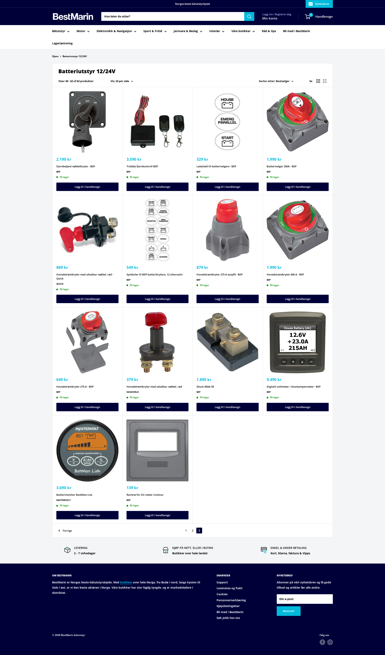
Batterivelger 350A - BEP (282, 166)
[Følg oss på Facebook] (322, 642)
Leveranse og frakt (229, 588)
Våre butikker (240, 31)
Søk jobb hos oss (228, 618)
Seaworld (133, 391)
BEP (58, 171)
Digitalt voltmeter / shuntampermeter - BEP (294, 386)
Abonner (289, 611)
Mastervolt (63, 500)
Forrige (67, 530)
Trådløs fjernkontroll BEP (142, 166)
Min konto (269, 18)
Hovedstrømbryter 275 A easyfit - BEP (220, 274)
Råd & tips (269, 31)
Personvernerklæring (231, 600)
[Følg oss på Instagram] (330, 642)
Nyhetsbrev (322, 4)
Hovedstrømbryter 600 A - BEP (285, 274)
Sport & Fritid (152, 31)
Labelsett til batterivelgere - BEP (216, 166)
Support (222, 582)
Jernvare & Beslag (186, 31)
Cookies (222, 594)
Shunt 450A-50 (205, 386)
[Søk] (249, 16)
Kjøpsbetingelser (228, 606)
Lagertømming (62, 43)
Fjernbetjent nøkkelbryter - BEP (75, 166)
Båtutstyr (58, 31)
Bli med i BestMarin (296, 31)
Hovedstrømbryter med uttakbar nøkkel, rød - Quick (84, 276)
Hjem (55, 56)
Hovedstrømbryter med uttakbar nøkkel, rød (154, 386)
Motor (81, 31)
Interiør (214, 31)
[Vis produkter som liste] (325, 81)
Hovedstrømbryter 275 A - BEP (75, 386)
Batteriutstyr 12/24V (75, 56)
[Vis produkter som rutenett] (318, 81)
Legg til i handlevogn (87, 187)
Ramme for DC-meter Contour (145, 495)
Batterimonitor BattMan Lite (74, 495)
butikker (126, 582)
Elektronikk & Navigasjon (114, 31)
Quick (59, 283)
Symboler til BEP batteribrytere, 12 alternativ (155, 274)
